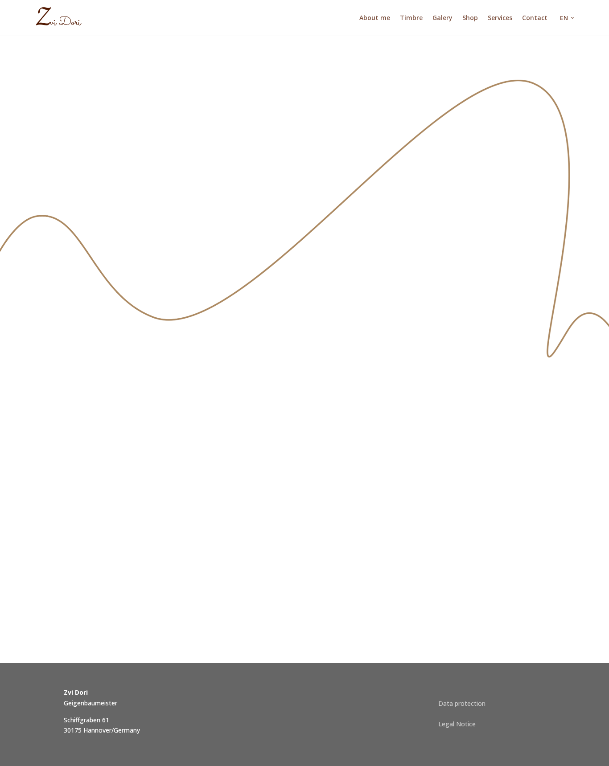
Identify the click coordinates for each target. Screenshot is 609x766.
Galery (442, 17)
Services (500, 17)
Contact (534, 17)
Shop (470, 17)
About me (374, 17)
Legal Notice (457, 724)
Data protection (462, 703)
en (564, 18)
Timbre (411, 17)
